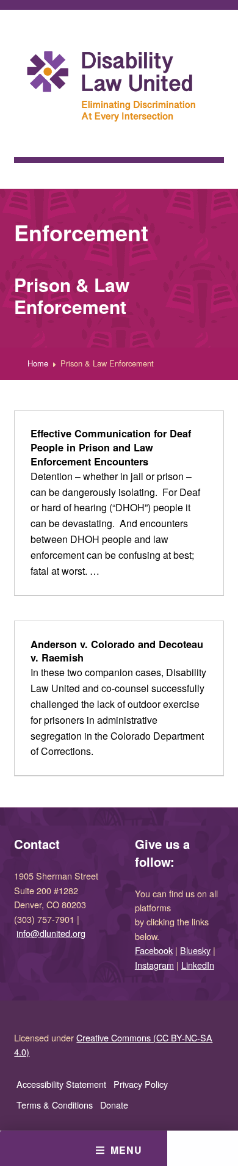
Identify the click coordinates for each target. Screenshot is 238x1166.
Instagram (154, 964)
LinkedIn (197, 964)
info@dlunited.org (50, 933)
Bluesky (195, 950)
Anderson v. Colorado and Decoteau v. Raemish (117, 650)
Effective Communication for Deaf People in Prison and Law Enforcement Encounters (111, 447)
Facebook (154, 950)
